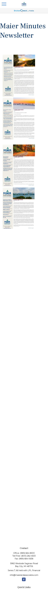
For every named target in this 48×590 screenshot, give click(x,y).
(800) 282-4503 (28, 556)
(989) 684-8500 (27, 553)
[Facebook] (24, 579)
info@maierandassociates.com (24, 575)
